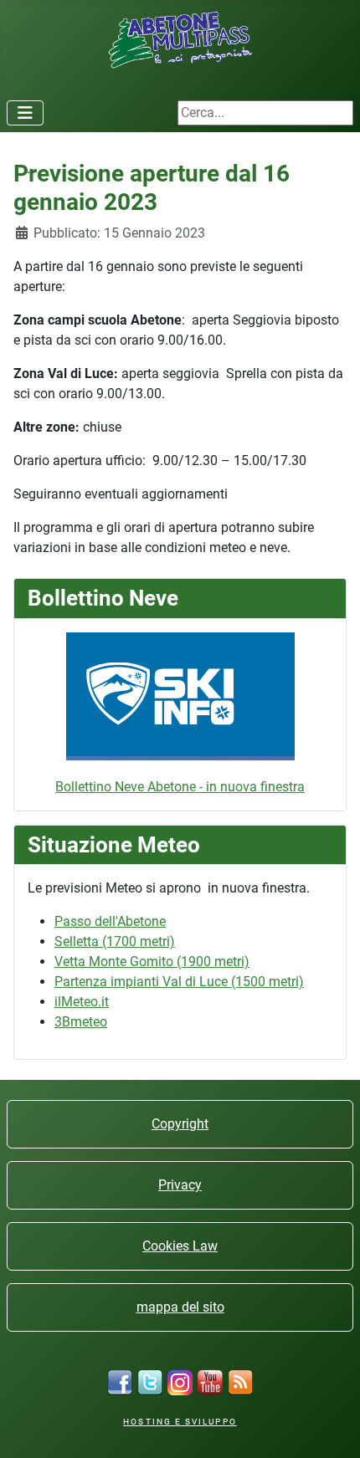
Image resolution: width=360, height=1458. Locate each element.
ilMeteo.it (81, 1002)
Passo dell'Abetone (110, 921)
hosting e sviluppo (179, 1421)
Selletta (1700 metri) (114, 941)
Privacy (180, 1185)
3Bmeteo (80, 1022)
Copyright (180, 1124)
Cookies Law (180, 1246)
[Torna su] (331, 1427)
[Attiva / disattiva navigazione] (25, 112)
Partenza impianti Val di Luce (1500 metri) (179, 982)
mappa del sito (180, 1307)
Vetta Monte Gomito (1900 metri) (151, 961)
